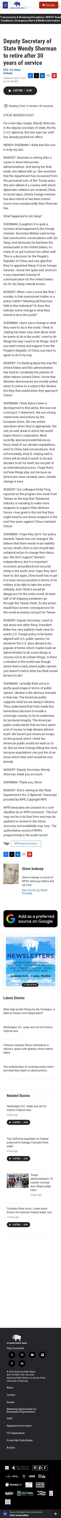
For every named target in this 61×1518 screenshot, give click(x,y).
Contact (11, 1395)
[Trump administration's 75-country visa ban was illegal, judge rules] (18, 1180)
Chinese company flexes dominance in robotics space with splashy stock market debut (28, 1048)
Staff (10, 1418)
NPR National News (26, 843)
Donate (50, 5)
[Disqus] (30, 1281)
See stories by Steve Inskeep (34, 891)
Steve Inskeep (12, 71)
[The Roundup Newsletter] (30, 961)
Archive (11, 1447)
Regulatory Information (19, 1426)
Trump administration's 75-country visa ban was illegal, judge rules (42, 1182)
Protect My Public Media (20, 1440)
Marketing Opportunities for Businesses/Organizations (21, 1410)
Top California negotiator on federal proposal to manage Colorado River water (27, 1142)
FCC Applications (16, 1433)
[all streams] (56, 1513)
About (10, 1387)
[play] (5, 1513)
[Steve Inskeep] (11, 874)
